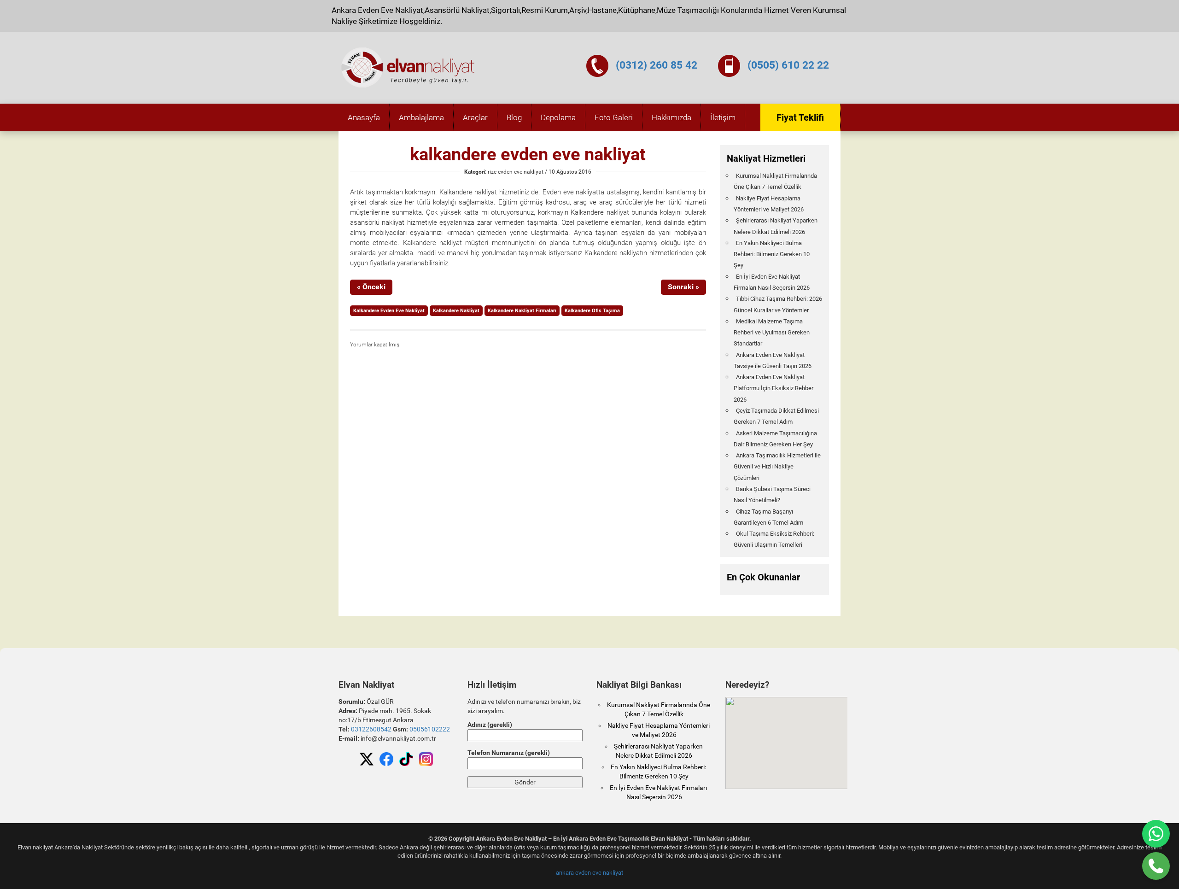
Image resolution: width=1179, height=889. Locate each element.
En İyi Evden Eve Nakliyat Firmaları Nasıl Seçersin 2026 (772, 282)
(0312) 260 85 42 (656, 65)
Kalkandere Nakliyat (456, 311)
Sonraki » (683, 286)
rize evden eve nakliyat (515, 172)
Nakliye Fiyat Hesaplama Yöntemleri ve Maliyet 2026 (769, 204)
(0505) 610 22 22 (788, 65)
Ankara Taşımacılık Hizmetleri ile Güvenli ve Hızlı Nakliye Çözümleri (777, 466)
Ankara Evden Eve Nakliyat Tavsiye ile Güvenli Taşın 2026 (772, 360)
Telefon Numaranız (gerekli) (508, 752)
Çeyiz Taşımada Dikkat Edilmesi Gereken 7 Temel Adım (776, 416)
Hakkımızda (671, 117)
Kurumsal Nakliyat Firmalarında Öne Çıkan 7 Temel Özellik (775, 181)
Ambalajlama (421, 117)
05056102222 (429, 729)
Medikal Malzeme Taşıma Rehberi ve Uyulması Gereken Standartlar (772, 332)
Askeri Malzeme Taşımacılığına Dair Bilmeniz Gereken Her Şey (775, 439)
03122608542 (371, 729)
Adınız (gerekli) (489, 724)
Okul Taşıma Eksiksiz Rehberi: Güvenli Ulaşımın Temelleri (774, 539)
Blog (514, 117)
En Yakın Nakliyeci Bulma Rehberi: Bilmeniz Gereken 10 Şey (772, 254)
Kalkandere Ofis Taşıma (592, 311)
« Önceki (371, 286)
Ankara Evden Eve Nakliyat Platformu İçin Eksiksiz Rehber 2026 (773, 388)
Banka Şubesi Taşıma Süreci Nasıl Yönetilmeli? (772, 494)
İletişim (722, 117)
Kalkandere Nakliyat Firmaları (522, 311)
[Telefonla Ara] (1156, 866)
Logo (409, 68)
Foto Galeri (614, 117)
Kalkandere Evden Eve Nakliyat (389, 311)
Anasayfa (364, 117)
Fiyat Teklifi (800, 117)
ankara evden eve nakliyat (589, 872)
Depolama (558, 117)
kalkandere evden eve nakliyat (528, 154)
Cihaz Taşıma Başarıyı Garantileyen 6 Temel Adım (768, 517)
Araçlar (475, 117)
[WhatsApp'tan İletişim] (1156, 834)
